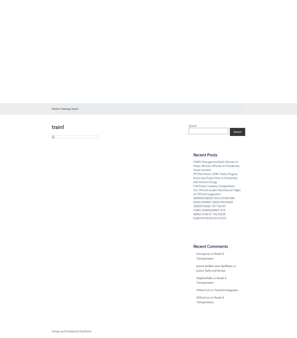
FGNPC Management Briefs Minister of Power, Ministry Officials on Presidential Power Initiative (216, 166)
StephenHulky (204, 278)
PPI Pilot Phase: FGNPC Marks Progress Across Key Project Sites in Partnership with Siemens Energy (215, 178)
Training (65, 108)
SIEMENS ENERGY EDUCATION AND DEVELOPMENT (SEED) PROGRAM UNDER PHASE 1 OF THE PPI (214, 202)
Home (55, 108)
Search (192, 125)
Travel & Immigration (226, 290)
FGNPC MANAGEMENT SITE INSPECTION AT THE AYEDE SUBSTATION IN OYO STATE (209, 214)
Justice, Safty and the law (210, 270)
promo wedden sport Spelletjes (214, 266)
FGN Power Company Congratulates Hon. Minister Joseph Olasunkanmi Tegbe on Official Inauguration (217, 190)
